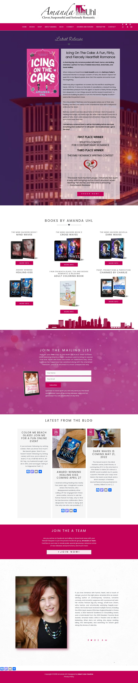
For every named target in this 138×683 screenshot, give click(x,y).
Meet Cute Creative (86, 674)
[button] (24, 263)
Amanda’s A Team (89, 541)
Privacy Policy (69, 677)
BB (131, 27)
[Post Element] (34, 473)
